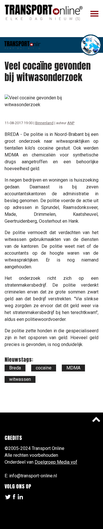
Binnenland (44, 123)
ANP (70, 123)
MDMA (73, 368)
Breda (15, 368)
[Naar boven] (96, 419)
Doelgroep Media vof (56, 462)
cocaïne (44, 368)
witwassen (20, 379)
